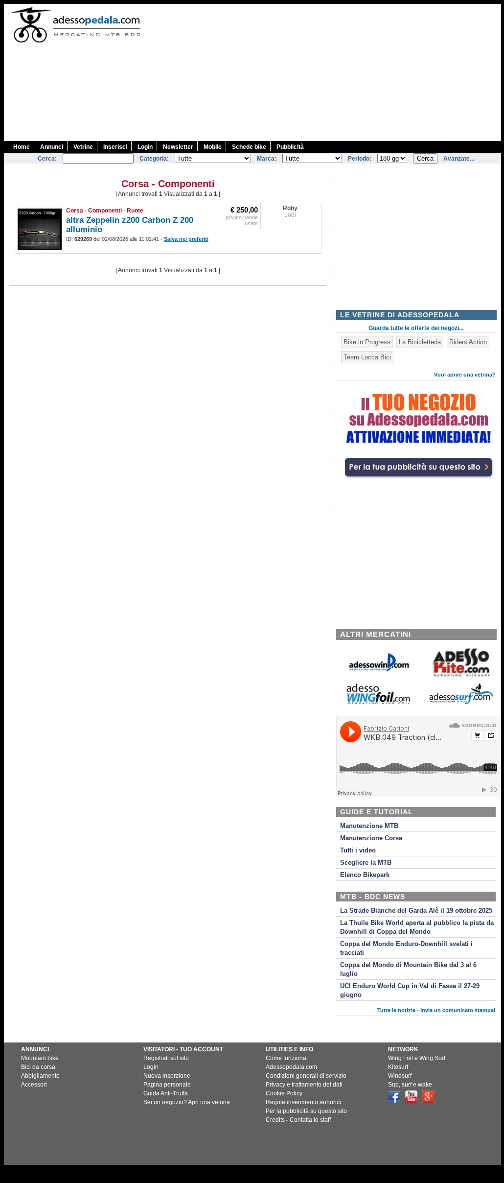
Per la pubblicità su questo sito (306, 1111)
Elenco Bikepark (364, 875)
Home (21, 146)
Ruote (135, 210)
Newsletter (178, 146)
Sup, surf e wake (410, 1084)
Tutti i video (358, 850)
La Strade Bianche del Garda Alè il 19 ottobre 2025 (416, 910)
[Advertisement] (327, 72)
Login (145, 146)
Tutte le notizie (396, 1010)
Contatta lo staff (310, 1119)
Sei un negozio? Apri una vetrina (186, 1102)
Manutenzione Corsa (371, 838)
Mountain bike (40, 1058)
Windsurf (400, 1075)
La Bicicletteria (420, 342)
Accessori (34, 1084)
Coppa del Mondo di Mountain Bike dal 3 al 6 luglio (408, 969)
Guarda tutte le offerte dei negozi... (415, 328)
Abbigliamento (40, 1075)
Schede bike (249, 146)
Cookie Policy (284, 1093)
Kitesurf (398, 1067)
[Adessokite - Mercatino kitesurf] (461, 678)
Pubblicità (290, 146)
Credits (275, 1119)
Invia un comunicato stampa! (458, 1010)
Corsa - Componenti (94, 210)
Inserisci (115, 146)
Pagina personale (167, 1084)
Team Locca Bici (367, 357)
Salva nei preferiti (186, 239)
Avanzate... (458, 158)
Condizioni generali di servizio (306, 1075)
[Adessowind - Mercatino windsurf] (378, 670)
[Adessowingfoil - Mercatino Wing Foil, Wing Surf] (378, 702)
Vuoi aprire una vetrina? (465, 375)
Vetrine (83, 146)
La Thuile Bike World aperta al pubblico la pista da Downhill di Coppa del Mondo (417, 927)
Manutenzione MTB (369, 826)
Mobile (213, 146)
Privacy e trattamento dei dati (304, 1084)
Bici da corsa (38, 1067)
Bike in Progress (367, 342)
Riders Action (468, 342)
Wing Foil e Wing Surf (416, 1058)
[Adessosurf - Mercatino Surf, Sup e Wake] (461, 703)
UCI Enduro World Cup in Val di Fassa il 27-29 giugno (410, 990)
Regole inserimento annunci (303, 1102)
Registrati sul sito (166, 1058)
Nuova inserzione (166, 1075)
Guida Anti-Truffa (165, 1093)
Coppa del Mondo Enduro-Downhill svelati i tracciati (406, 948)
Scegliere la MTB (365, 862)
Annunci (51, 146)
